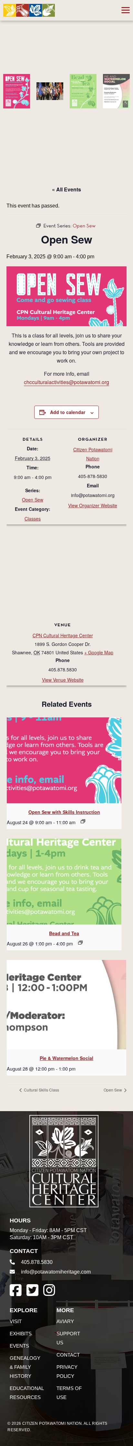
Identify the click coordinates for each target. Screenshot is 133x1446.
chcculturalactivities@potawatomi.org (66, 382)
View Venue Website (63, 680)
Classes (33, 518)
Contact (68, 1355)
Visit (16, 1321)
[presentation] (64, 760)
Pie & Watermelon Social (66, 1058)
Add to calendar (67, 412)
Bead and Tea (64, 933)
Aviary (65, 1321)
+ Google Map (98, 652)
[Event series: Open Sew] (83, 821)
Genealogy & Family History (25, 1367)
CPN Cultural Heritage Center (63, 635)
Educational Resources (27, 1393)
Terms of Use (69, 1393)
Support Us (68, 1338)
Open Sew (32, 499)
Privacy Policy (66, 1371)
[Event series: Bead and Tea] (80, 942)
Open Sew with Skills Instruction (64, 812)
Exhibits (21, 1333)
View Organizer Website (92, 505)
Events (19, 1346)
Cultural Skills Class (41, 1089)
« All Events (66, 189)
